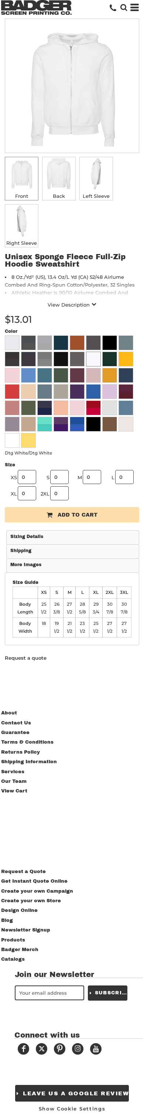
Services (12, 771)
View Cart (14, 791)
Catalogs (13, 959)
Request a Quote (23, 871)
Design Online (19, 910)
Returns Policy (20, 752)
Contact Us (16, 723)
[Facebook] (23, 1049)
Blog (7, 920)
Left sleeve (96, 196)
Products (13, 940)
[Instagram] (77, 1049)
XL (14, 494)
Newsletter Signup (25, 930)
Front (21, 196)
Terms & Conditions (27, 742)
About (9, 713)
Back (59, 196)
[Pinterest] (59, 1049)
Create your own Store (31, 900)
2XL (45, 494)
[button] (123, 7)
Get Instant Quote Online (34, 881)
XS (14, 477)
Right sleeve (21, 243)
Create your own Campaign (37, 891)
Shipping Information (29, 761)
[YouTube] (96, 1049)
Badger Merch (19, 949)
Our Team (14, 781)
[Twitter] (41, 1049)
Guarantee (15, 732)
